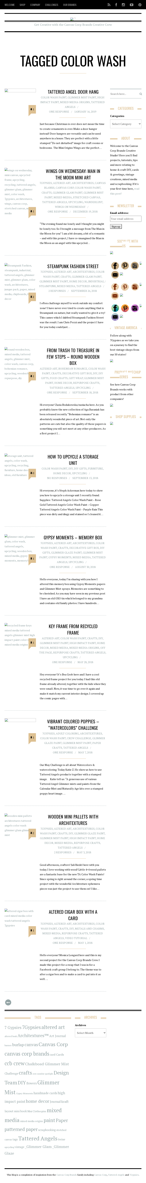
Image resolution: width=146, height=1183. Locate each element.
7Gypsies (46, 183)
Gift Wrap (76, 378)
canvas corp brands (27, 1053)
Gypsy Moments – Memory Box (73, 537)
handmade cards (45, 1093)
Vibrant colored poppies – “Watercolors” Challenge (73, 724)
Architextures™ (33, 1035)
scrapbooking (47, 1130)
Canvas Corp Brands (66, 1174)
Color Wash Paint (54, 97)
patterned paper (21, 1129)
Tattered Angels (54, 202)
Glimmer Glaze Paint (66, 552)
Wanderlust (93, 202)
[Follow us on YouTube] (132, 4)
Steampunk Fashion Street (73, 266)
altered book (11, 1036)
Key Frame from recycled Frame (73, 629)
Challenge (11, 1074)
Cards (60, 1054)
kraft (65, 1101)
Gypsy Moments (59, 557)
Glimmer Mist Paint (82, 97)
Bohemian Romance (72, 368)
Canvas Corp (65, 187)
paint (49, 1120)
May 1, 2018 (85, 943)
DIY (95, 373)
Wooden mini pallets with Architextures (73, 819)
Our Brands (69, 5)
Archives (80, 1025)
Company (35, 5)
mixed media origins (31, 1121)
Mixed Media (63, 197)
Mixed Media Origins (75, 102)
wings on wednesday (70, 207)
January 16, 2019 (85, 111)
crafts (25, 1072)
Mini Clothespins (36, 1111)
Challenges (51, 5)
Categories (117, 116)
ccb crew (15, 1063)
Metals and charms (89, 928)
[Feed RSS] (109, 4)
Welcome (10, 5)
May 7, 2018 (85, 752)
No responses (57, 478)
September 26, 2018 (84, 291)
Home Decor (78, 281)
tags (15, 1139)
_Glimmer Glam (38, 1146)
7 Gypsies (13, 1027)
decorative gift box (77, 373)
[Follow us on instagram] (123, 4)
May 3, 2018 (84, 852)
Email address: (119, 213)
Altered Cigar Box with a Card (73, 914)
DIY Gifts (80, 468)
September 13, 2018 (85, 478)
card (53, 1054)
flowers (31, 1083)
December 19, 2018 (85, 211)
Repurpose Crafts (86, 383)
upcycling (75, 202)
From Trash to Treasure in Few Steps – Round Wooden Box (73, 356)
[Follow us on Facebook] (116, 4)
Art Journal (57, 1036)
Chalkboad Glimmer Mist (47, 1063)
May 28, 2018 (85, 662)
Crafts (47, 192)
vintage (19, 1147)
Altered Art (62, 183)
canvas (31, 1044)
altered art (53, 1027)
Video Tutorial (76, 938)
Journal (55, 1101)
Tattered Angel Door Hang (73, 91)
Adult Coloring (67, 733)
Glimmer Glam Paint (68, 192)
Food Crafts (59, 378)
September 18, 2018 (85, 392)
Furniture (95, 468)
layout (9, 1111)
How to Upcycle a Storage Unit (73, 459)
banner (8, 1045)
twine (61, 1139)
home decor (37, 1101)
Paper (62, 1120)
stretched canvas (86, 197)
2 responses (57, 291)
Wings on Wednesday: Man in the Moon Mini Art (73, 174)
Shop (22, 5)
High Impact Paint (83, 643)
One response (59, 111)
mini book (20, 1111)
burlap (18, 1044)
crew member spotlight (43, 1073)
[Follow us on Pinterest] (138, 4)
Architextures (83, 183)
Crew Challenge (79, 738)
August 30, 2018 (85, 567)
